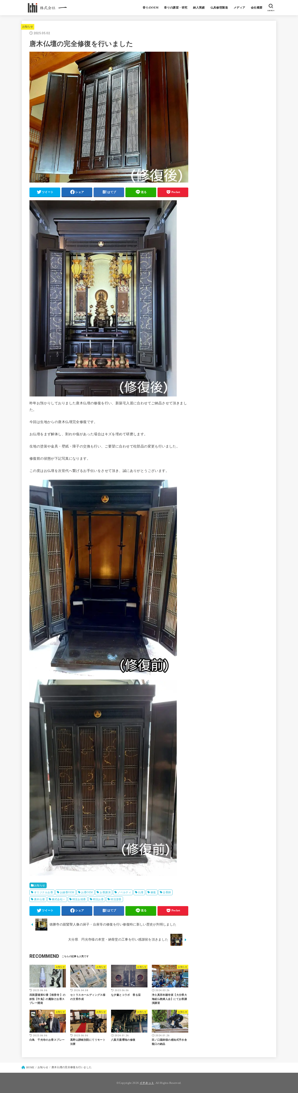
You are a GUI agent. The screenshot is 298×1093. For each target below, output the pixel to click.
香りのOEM (150, 7)
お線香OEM (67, 892)
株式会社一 (58, 899)
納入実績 (199, 7)
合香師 (167, 892)
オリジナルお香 (43, 892)
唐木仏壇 (39, 899)
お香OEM (87, 892)
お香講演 (105, 892)
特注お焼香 (79, 899)
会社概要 (257, 7)
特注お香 (98, 899)
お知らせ (27, 26)
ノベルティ (124, 892)
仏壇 (141, 892)
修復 (153, 892)
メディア (239, 7)
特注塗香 (116, 899)
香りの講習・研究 (175, 7)
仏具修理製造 (219, 7)
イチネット (147, 1082)
